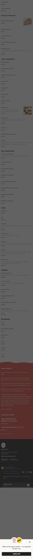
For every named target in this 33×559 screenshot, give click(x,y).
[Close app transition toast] (29, 542)
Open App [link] (16, 554)
